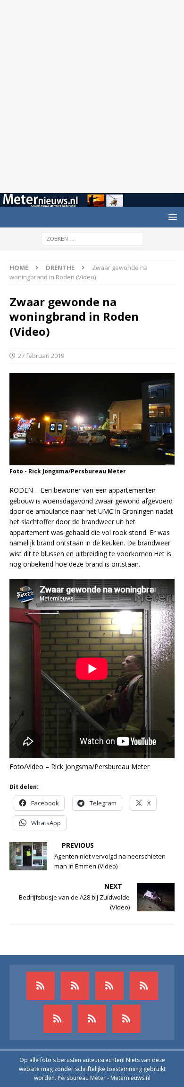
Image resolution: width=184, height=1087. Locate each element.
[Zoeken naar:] (92, 238)
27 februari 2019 (41, 355)
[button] (171, 217)
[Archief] (40, 986)
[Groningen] (109, 986)
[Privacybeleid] (92, 1019)
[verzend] (126, 1019)
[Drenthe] (75, 986)
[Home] (144, 986)
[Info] (57, 1019)
